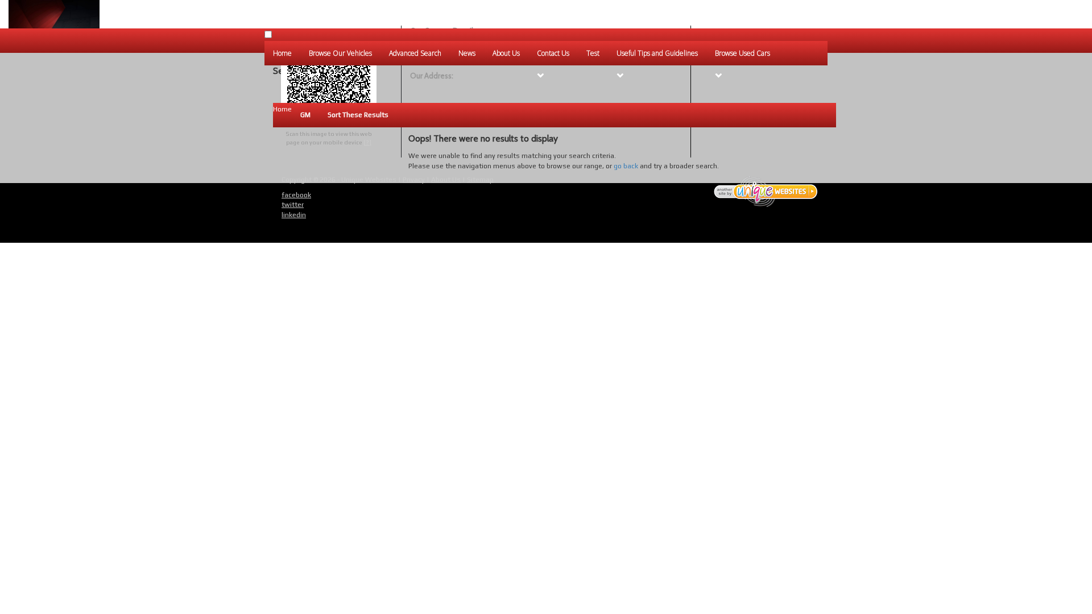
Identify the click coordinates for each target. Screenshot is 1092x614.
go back (626, 166)
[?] (367, 142)
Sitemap (480, 180)
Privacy (414, 180)
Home (282, 109)
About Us (446, 180)
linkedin (294, 215)
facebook (296, 195)
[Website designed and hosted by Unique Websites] (766, 192)
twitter (293, 205)
